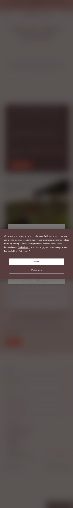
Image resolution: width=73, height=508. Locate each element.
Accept (36, 261)
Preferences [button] (23, 251)
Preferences (36, 270)
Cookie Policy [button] (24, 247)
